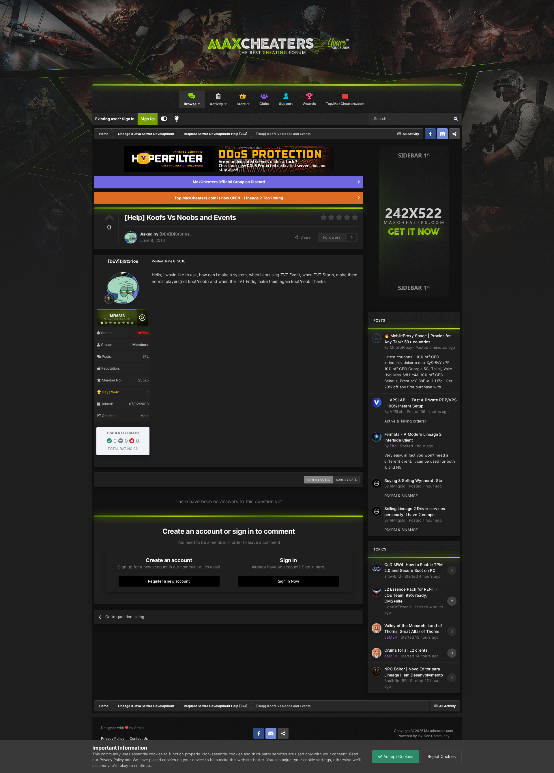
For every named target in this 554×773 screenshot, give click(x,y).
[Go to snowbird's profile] (376, 567)
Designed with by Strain (122, 728)
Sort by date (346, 479)
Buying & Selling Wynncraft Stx (413, 480)
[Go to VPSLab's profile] (376, 402)
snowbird (392, 576)
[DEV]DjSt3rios (174, 233)
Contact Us (139, 738)
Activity (216, 104)
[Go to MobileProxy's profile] (376, 338)
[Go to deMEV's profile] (376, 628)
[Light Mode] (177, 119)
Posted (435, 347)
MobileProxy (401, 347)
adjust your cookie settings (306, 759)
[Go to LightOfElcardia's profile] (376, 592)
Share (304, 237)
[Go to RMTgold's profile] (376, 483)
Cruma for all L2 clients (405, 650)
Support (286, 103)
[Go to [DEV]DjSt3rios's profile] (130, 237)
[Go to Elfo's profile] (376, 437)
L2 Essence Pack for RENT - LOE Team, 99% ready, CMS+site (410, 595)
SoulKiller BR (395, 680)
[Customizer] (164, 119)
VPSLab (396, 411)
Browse (190, 104)
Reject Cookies (441, 756)
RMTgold (397, 486)
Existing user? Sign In (114, 118)
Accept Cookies (397, 756)
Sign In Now (288, 581)
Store (241, 104)
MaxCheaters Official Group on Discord (229, 181)
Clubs (264, 103)
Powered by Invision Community (424, 736)
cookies (169, 759)
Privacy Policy (112, 738)
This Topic (433, 118)
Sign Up (148, 118)
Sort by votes (318, 479)
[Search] (456, 119)
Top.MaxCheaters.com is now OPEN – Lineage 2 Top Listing (228, 198)
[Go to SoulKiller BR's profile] (376, 671)
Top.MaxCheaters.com (345, 103)
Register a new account (169, 581)
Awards (309, 103)
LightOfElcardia (397, 607)
